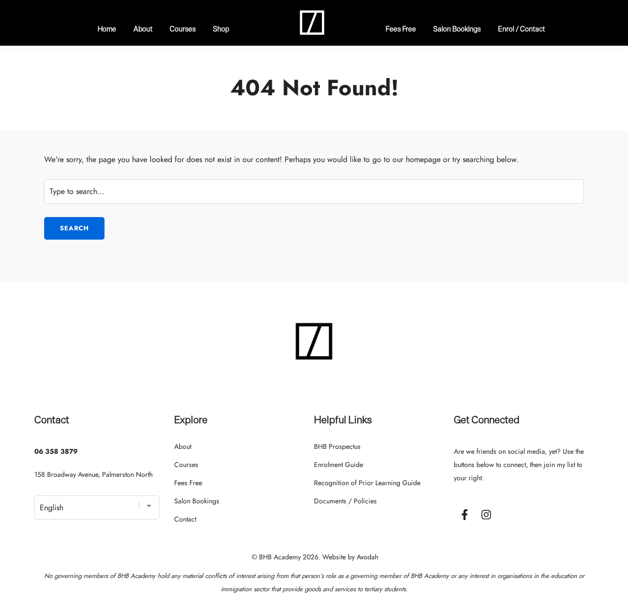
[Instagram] (486, 514)
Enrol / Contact (521, 28)
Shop (221, 28)
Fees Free (401, 28)
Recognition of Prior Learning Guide (367, 483)
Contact (185, 519)
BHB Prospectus (337, 446)
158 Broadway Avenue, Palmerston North (93, 474)
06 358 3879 (56, 451)
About (143, 28)
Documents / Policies (345, 501)
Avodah (367, 557)
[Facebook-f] (464, 514)
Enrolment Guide (338, 464)
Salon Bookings (457, 28)
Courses (183, 28)
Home (107, 28)
